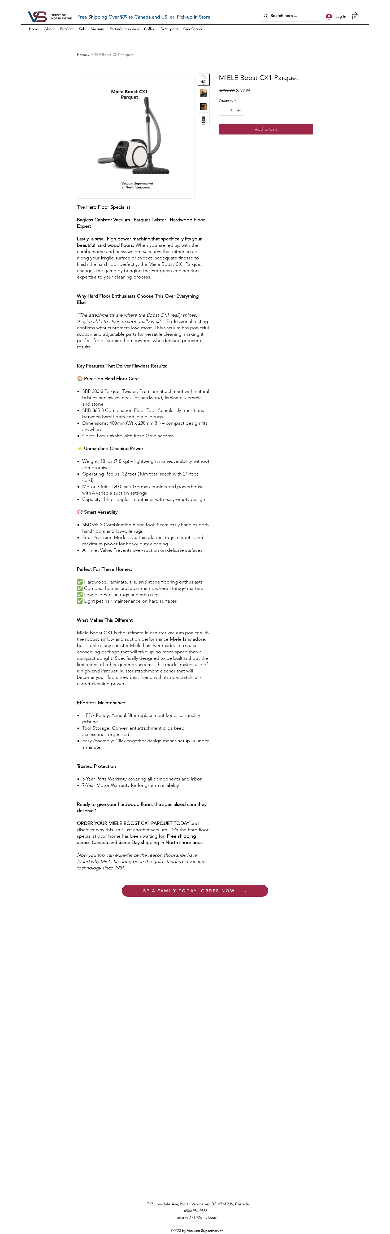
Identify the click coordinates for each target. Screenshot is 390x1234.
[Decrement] (223, 110)
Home (82, 54)
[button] (355, 16)
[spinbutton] (231, 110)
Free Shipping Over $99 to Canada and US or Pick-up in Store (143, 17)
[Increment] (239, 110)
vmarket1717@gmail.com (196, 1217)
